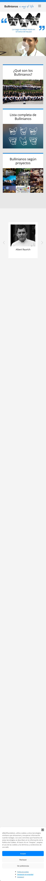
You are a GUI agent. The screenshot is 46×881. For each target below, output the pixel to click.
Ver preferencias (23, 866)
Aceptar (23, 853)
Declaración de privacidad (25, 874)
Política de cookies (23, 872)
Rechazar (23, 859)
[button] (43, 830)
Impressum (20, 877)
